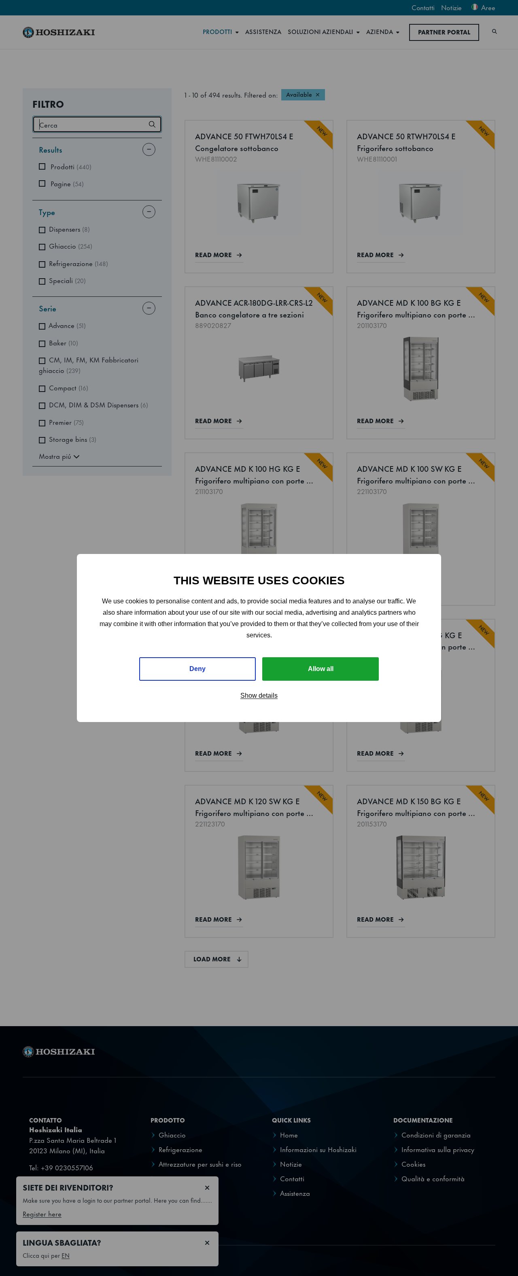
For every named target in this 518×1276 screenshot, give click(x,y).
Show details (259, 695)
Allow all (320, 668)
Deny (197, 668)
